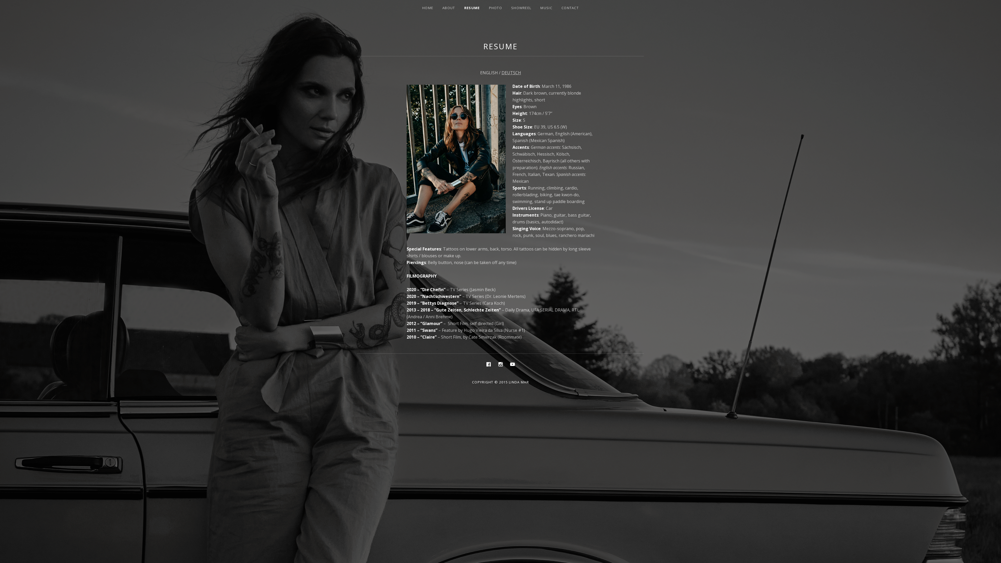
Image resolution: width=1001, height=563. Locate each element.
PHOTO (495, 7)
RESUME (472, 7)
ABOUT (448, 7)
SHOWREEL (521, 7)
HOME (427, 7)
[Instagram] (500, 364)
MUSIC (546, 7)
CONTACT (570, 7)
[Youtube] (512, 364)
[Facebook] (488, 364)
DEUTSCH (511, 73)
